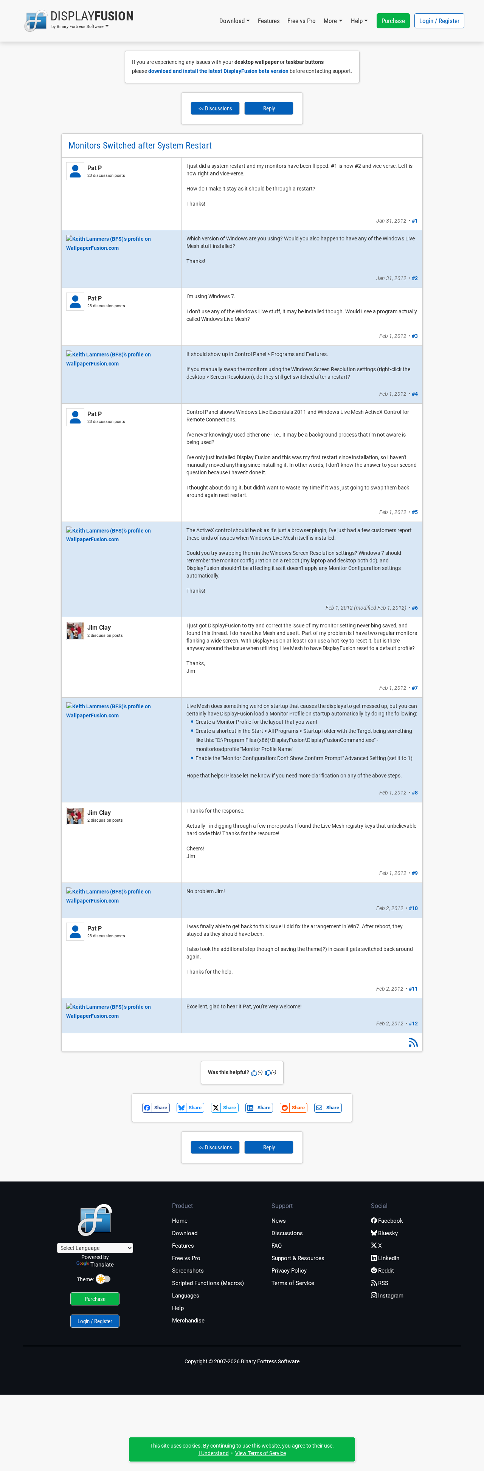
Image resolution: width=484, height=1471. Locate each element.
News (278, 1220)
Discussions (287, 1233)
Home (180, 1220)
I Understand (214, 1453)
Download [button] (232, 21)
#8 (415, 793)
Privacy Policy (289, 1270)
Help (178, 1308)
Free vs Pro (301, 21)
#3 (415, 336)
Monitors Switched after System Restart (140, 145)
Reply (269, 108)
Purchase (393, 21)
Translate (102, 1264)
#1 (415, 221)
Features (269, 21)
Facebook (390, 1220)
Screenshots (188, 1270)
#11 (413, 989)
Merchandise (188, 1320)
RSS (383, 1283)
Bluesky (388, 1233)
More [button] (330, 21)
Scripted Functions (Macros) (208, 1283)
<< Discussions (215, 108)
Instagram (390, 1295)
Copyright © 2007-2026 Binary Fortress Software (242, 1361)
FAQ (276, 1245)
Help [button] (357, 21)
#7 (415, 688)
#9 (415, 873)
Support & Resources (297, 1258)
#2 (415, 278)
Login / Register (439, 21)
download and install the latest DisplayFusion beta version (218, 71)
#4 (415, 394)
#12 (413, 1023)
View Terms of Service (260, 1453)
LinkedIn (388, 1258)
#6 (415, 608)
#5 (415, 512)
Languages (185, 1295)
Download (184, 1233)
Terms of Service (292, 1283)
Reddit (386, 1270)
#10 (413, 908)
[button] (79, 21)
